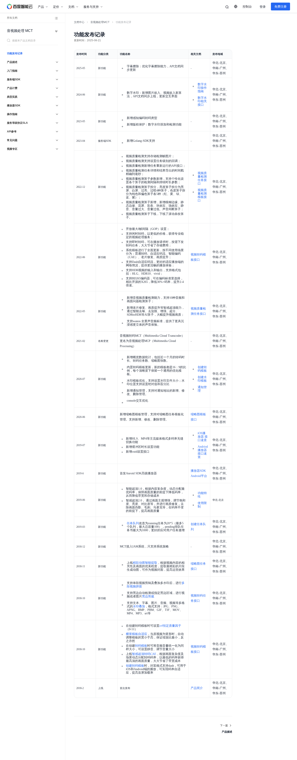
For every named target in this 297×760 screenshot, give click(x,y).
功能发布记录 (15, 53)
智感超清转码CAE (144, 654)
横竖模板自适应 (136, 634)
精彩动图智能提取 (145, 562)
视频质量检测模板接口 (202, 195)
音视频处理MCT (100, 22)
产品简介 (197, 688)
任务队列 (133, 523)
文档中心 (79, 22)
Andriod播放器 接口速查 (203, 452)
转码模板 (141, 645)
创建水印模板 (202, 379)
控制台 (247, 6)
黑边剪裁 (148, 596)
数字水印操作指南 (202, 88)
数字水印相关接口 (202, 101)
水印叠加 (139, 606)
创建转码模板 (202, 369)
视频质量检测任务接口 (202, 178)
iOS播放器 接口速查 (203, 437)
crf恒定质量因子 (170, 625)
